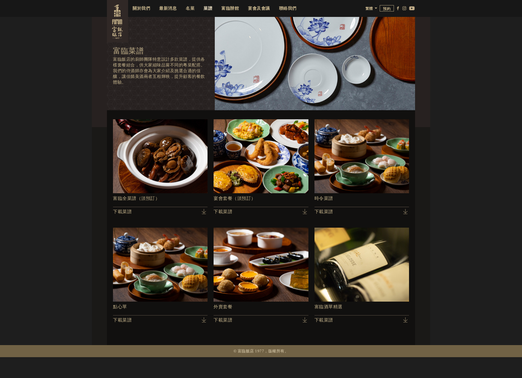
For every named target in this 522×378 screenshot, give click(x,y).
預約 (387, 9)
